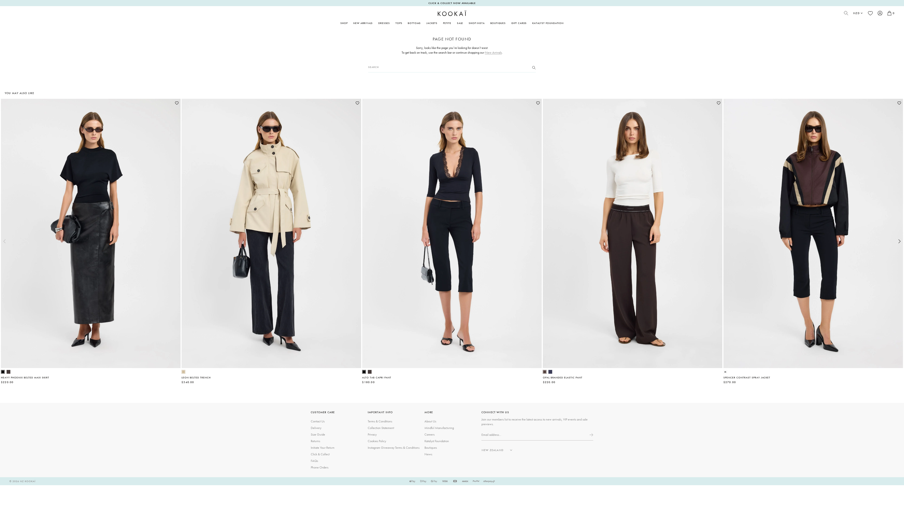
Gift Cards (519, 23)
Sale (460, 23)
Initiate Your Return (323, 447)
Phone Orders (319, 467)
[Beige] (183, 372)
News (428, 454)
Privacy (372, 434)
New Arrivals (363, 23)
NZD (856, 13)
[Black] (3, 372)
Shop (343, 23)
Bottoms (414, 23)
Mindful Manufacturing (439, 428)
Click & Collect (320, 454)
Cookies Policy (377, 441)
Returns (315, 441)
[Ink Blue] (550, 372)
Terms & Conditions (380, 421)
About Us (430, 421)
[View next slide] (899, 241)
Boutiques (498, 23)
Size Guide (318, 434)
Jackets (431, 23)
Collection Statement (381, 428)
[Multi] (725, 372)
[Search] (534, 67)
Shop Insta (476, 23)
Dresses (384, 23)
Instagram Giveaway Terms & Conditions (394, 447)
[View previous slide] (4, 241)
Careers (429, 434)
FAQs (314, 461)
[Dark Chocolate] (8, 372)
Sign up (591, 435)
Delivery (316, 428)
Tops (399, 23)
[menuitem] (362, 23)
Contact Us (318, 421)
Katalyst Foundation (548, 23)
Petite (447, 23)
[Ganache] (545, 372)
